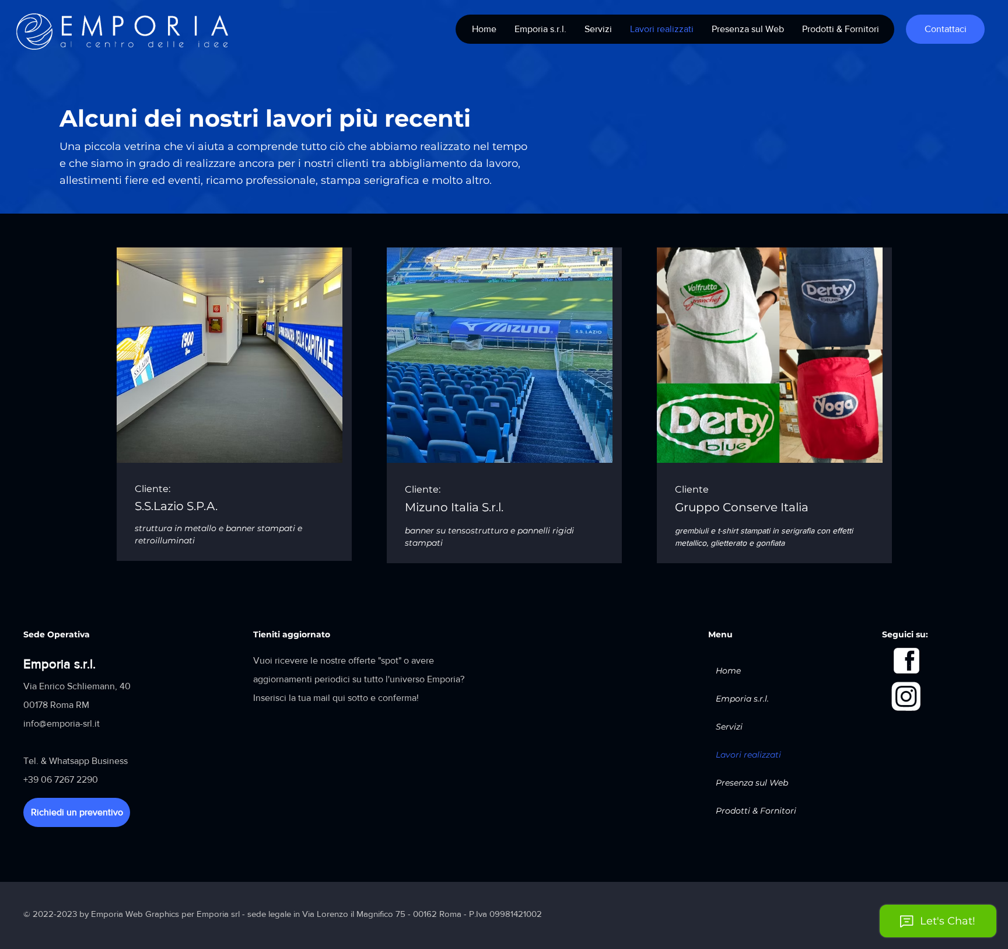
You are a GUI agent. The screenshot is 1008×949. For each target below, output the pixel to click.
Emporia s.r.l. (742, 698)
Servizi (729, 726)
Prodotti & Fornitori (756, 810)
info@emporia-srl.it (61, 723)
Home (728, 670)
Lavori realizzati (748, 754)
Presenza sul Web (752, 782)
